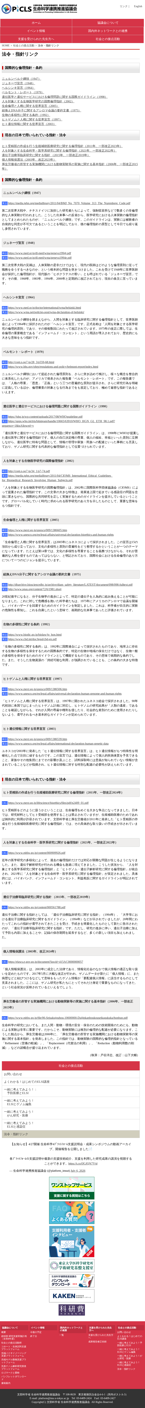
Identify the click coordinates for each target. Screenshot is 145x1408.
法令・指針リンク (16, 1134)
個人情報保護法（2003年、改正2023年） (29, 159)
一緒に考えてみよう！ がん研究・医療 (19, 1113)
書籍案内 (5, 1383)
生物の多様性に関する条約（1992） (26, 115)
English (138, 6)
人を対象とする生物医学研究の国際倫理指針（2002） (38, 101)
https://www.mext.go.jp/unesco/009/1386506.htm (37, 689)
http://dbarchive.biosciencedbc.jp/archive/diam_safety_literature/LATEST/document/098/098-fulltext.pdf (70, 584)
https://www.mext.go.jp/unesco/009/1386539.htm (37, 739)
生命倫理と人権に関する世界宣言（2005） (30, 105)
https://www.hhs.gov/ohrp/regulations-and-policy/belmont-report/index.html (53, 366)
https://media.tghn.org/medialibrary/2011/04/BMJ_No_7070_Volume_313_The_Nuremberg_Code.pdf (69, 203)
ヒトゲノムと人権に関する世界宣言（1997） (32, 119)
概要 (3, 1332)
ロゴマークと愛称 (10, 1372)
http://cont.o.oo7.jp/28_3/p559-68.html (31, 362)
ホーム (36, 22)
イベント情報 (36, 30)
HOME (6, 45)
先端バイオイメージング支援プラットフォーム (13, 1354)
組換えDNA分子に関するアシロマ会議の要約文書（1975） (41, 110)
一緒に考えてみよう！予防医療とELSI (129, 1344)
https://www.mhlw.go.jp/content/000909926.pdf (36, 852)
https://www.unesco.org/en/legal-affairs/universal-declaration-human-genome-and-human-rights (65, 693)
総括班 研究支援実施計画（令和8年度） (14, 1337)
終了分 (33, 1336)
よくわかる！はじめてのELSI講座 (27, 1081)
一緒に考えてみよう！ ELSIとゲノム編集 (19, 1102)
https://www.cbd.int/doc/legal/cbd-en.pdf (32, 639)
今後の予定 (36, 1332)
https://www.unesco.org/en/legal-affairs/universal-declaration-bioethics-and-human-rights (61, 534)
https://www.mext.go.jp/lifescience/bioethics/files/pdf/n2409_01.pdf (48, 802)
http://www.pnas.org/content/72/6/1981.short (34, 589)
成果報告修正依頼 (97, 1341)
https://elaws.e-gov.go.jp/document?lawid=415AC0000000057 (45, 961)
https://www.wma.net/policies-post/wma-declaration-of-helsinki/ (46, 312)
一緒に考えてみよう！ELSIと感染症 (128, 1363)
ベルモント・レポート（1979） (23, 92)
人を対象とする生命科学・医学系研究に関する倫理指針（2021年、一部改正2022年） (59, 150)
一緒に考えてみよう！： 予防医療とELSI (20, 1091)
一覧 (61, 1335)
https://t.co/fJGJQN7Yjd (82, 1163)
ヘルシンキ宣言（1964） (18, 87)
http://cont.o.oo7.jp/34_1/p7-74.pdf (29, 471)
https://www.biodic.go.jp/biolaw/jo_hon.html (35, 634)
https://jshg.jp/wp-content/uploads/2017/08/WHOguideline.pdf (45, 416)
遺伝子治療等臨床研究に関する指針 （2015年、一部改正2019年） (46, 155)
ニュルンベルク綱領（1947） (21, 78)
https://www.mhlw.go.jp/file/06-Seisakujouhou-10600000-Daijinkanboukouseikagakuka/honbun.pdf (68, 1017)
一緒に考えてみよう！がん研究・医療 (129, 1357)
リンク (124, 6)
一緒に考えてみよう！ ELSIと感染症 (19, 1124)
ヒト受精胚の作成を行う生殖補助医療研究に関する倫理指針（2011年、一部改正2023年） (62, 146)
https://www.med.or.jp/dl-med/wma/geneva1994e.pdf (40, 257)
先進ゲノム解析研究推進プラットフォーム (13, 1367)
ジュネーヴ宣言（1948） (18, 83)
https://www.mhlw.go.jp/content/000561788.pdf (36, 907)
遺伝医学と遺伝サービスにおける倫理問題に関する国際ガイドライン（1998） (55, 96)
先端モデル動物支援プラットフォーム (13, 1360)
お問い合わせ (13, 1074)
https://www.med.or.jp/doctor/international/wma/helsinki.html (44, 307)
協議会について (108, 22)
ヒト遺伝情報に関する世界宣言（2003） (29, 124)
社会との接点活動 (108, 39)
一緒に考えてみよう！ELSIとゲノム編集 (128, 1350)
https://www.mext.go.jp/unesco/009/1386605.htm (37, 530)
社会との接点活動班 (11, 1342)
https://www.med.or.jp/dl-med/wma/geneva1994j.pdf (39, 253)
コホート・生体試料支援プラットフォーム (13, 1347)
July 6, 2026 (78, 1170)
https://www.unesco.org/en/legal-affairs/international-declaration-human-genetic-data (58, 743)
